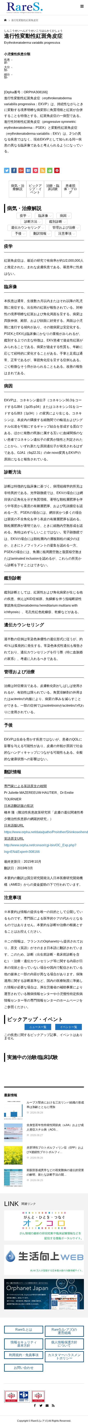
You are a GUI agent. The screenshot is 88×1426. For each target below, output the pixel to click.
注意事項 (64, 233)
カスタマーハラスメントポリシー (64, 1356)
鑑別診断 (55, 221)
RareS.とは (23, 1329)
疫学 (23, 215)
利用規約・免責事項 (23, 1355)
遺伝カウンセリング (26, 227)
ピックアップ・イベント (35, 189)
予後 (18, 233)
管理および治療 (63, 227)
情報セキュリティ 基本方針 (24, 1343)
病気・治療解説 (17, 187)
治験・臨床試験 (52, 187)
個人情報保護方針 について (64, 1343)
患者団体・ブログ (70, 189)
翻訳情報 (39, 233)
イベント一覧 (68, 1027)
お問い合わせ (24, 1367)
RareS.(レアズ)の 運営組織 (64, 1331)
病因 (63, 215)
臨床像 (43, 215)
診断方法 (30, 221)
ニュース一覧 (37, 1027)
